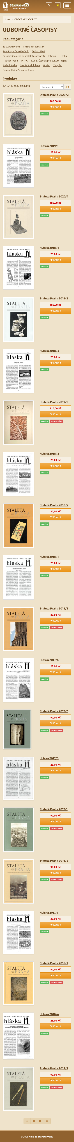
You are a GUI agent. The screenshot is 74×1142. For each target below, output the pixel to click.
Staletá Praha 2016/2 (54, 860)
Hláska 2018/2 (49, 453)
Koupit (56, 107)
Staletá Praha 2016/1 (54, 963)
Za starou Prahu (11, 46)
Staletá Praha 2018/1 (54, 608)
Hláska (63, 56)
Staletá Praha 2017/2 (54, 711)
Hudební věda (10, 60)
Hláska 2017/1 (49, 912)
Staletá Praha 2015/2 (54, 1068)
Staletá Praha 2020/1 (54, 196)
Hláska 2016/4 (49, 1014)
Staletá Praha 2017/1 (54, 809)
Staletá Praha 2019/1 (54, 402)
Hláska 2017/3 (49, 758)
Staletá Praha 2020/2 (54, 94)
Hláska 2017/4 (49, 659)
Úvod (8, 19)
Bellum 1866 (38, 51)
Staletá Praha (10, 65)
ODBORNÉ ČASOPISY (25, 19)
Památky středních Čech (16, 51)
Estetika (52, 56)
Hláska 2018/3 (49, 350)
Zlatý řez (57, 65)
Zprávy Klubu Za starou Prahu (18, 70)
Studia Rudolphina (30, 65)
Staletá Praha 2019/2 (54, 298)
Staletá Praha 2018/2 (54, 505)
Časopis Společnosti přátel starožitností (24, 56)
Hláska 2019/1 (49, 145)
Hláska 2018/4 (49, 247)
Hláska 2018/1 (49, 556)
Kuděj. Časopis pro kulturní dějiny (49, 60)
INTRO (24, 60)
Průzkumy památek (33, 46)
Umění (46, 65)
